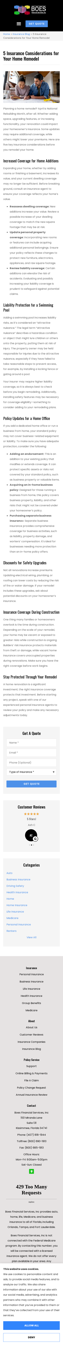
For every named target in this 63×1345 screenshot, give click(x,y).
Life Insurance (31, 989)
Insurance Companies (31, 1042)
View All (31, 937)
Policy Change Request (31, 1088)
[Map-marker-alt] (31, 1171)
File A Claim (31, 1080)
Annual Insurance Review (31, 1095)
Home (6, 34)
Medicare (31, 1010)
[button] (18, 23)
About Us (31, 1027)
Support (31, 1066)
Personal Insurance (31, 974)
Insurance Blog (21, 34)
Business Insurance (31, 981)
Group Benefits (31, 1003)
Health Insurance (31, 996)
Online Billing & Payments (31, 1073)
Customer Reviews (31, 1034)
